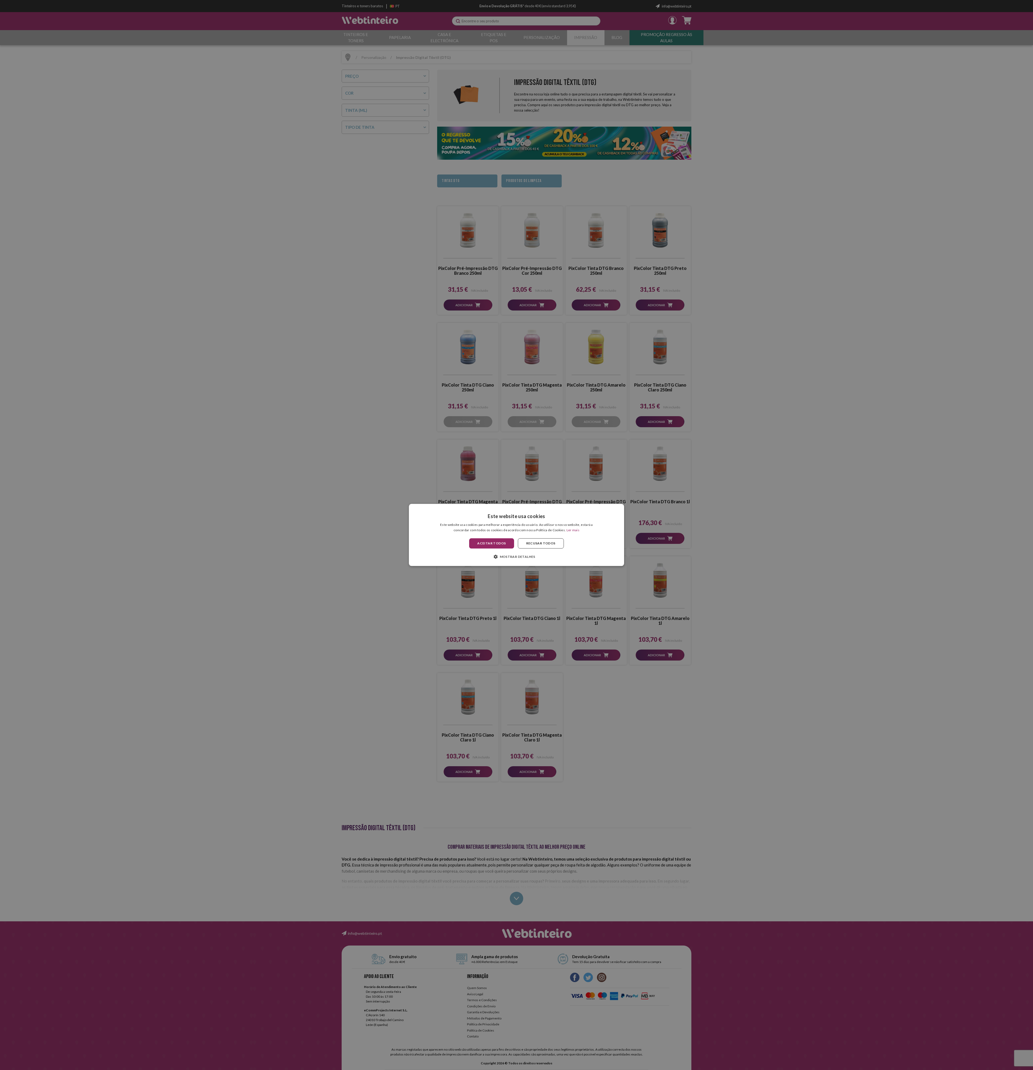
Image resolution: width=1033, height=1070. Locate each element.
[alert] (516, 535)
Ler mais (573, 530)
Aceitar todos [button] (491, 543)
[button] (516, 556)
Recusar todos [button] (541, 543)
